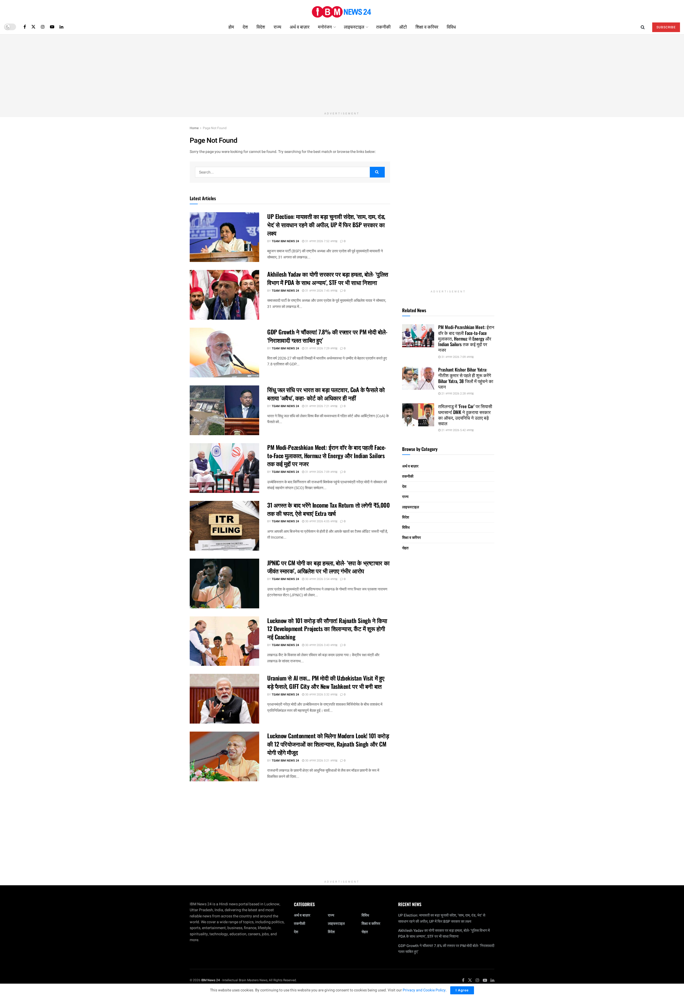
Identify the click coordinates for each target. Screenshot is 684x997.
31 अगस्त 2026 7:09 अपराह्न (320, 472)
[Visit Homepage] (342, 9)
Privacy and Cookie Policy (424, 990)
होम (231, 26)
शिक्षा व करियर (426, 26)
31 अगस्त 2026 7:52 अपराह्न (320, 241)
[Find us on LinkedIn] (61, 26)
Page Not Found (215, 128)
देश (245, 26)
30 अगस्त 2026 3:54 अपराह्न (320, 579)
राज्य (277, 26)
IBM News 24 (210, 980)
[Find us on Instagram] (43, 26)
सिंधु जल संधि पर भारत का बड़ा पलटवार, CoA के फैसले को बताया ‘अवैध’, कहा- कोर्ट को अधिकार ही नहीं (326, 393)
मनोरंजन (325, 26)
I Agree (462, 990)
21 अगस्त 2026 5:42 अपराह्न (457, 430)
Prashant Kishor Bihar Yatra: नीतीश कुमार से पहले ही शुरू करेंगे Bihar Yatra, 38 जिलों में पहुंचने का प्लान (465, 378)
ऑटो (403, 26)
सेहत (405, 548)
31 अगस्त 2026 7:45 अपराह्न (320, 290)
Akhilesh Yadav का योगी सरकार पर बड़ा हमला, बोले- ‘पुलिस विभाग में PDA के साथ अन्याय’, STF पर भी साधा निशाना (327, 278)
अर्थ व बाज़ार (299, 26)
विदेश (260, 26)
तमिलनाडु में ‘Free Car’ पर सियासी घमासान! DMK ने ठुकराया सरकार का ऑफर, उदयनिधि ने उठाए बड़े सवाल (465, 415)
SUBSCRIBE (666, 27)
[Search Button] (643, 26)
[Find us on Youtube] (52, 26)
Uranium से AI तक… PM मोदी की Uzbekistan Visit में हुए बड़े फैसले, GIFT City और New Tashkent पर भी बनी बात (325, 682)
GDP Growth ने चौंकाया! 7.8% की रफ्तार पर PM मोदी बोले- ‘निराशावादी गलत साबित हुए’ (327, 335)
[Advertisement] (342, 71)
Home (194, 128)
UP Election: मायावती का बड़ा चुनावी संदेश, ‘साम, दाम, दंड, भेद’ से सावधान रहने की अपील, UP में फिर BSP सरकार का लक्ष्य (326, 224)
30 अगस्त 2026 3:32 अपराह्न (320, 694)
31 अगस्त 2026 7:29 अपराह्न (320, 348)
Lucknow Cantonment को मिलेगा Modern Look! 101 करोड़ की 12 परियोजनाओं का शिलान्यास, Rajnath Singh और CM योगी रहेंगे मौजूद (328, 743)
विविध (451, 26)
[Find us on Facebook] (25, 26)
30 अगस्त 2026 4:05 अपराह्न (320, 521)
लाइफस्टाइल (354, 26)
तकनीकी (383, 26)
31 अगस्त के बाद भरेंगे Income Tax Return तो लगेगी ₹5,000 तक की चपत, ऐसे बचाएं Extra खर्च (328, 509)
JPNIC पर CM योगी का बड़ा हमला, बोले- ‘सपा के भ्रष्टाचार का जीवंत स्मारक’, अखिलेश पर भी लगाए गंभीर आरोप (328, 566)
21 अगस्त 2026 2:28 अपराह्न (457, 393)
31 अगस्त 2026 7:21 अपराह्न (320, 406)
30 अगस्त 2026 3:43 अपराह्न (320, 645)
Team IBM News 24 (285, 241)
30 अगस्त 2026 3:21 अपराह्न (320, 760)
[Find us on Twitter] (33, 26)
